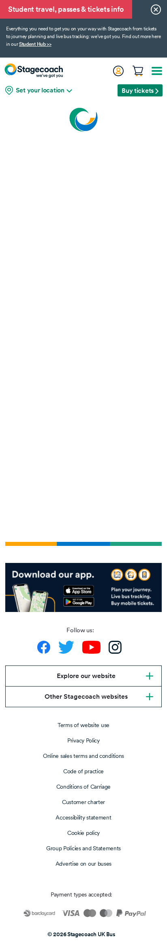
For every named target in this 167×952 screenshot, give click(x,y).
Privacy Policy (83, 740)
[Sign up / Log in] (118, 71)
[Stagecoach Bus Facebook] (43, 647)
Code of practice (83, 771)
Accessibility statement (83, 817)
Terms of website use (83, 725)
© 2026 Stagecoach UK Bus (81, 934)
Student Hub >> (35, 44)
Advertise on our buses (83, 863)
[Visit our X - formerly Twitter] (66, 647)
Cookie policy (83, 832)
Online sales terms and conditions (83, 755)
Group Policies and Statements (83, 848)
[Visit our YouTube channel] (91, 647)
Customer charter (83, 802)
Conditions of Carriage (83, 786)
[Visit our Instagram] (115, 647)
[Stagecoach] (33, 70)
